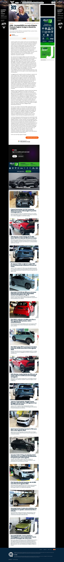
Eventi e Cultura (25, 2)
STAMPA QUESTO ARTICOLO (32, 137)
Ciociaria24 (41, 2)
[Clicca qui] (24, 153)
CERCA (28, 171)
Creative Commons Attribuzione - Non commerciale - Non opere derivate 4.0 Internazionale (28, 553)
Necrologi (32, 2)
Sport (29, 2)
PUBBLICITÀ (45, 549)
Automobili (37, 2)
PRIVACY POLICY (50, 549)
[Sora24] (53, 549)
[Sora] (14, 11)
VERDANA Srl (10, 559)
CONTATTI (41, 549)
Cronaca (17, 2)
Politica (20, 2)
